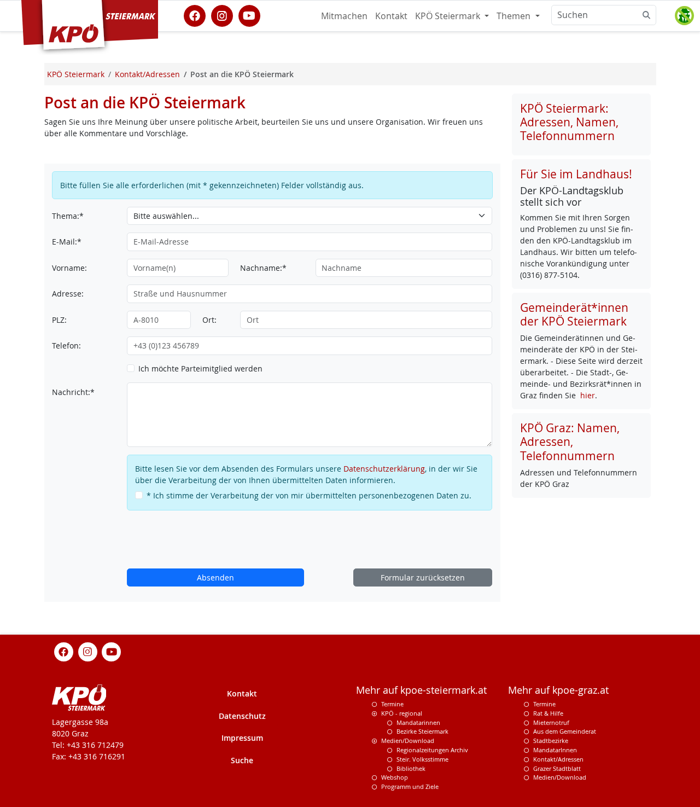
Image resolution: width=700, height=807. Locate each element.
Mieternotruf (551, 722)
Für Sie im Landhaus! (576, 174)
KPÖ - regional (401, 713)
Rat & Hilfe (548, 713)
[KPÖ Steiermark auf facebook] (194, 15)
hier (587, 395)
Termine (392, 704)
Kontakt (391, 16)
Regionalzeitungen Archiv (432, 750)
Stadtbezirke (550, 740)
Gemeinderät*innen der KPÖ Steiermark (574, 314)
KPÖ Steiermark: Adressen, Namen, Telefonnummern (569, 122)
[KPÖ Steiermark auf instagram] (222, 15)
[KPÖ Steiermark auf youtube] (249, 15)
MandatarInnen (555, 750)
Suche (242, 760)
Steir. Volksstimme (422, 759)
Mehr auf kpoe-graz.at (558, 690)
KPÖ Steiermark (448, 16)
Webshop (394, 777)
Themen (515, 16)
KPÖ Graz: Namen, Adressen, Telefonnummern (570, 441)
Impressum (242, 738)
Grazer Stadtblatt (557, 768)
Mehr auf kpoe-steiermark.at (421, 690)
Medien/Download (407, 740)
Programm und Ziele (410, 786)
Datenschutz (242, 716)
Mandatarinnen (418, 722)
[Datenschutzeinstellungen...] (684, 16)
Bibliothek (410, 768)
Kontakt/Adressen (558, 759)
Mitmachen (344, 16)
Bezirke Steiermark (422, 731)
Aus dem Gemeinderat (564, 731)
